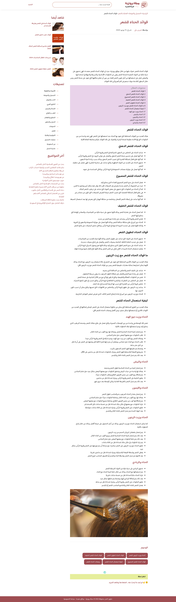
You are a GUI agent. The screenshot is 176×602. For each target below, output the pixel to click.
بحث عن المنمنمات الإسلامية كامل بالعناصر (48, 183)
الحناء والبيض (138, 114)
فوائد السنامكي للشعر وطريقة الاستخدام (41, 24)
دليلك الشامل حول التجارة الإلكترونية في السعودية (47, 203)
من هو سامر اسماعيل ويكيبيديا (53, 174)
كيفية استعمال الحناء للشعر (134, 108)
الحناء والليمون (138, 117)
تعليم (53, 131)
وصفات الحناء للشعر (93, 561)
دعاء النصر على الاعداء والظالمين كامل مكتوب (47, 190)
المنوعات (52, 126)
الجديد (30, 4)
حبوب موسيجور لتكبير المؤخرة (53, 180)
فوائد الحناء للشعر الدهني (135, 94)
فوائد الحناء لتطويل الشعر (135, 103)
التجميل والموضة (49, 95)
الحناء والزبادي (138, 122)
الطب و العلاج (50, 113)
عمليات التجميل (50, 139)
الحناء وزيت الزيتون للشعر (137, 555)
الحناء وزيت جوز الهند (136, 111)
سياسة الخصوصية (69, 599)
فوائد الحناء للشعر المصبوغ (134, 97)
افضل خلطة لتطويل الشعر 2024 (40, 69)
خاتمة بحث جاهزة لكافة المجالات (52, 200)
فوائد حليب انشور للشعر (43, 34)
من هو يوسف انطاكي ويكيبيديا (53, 177)
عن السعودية (51, 144)
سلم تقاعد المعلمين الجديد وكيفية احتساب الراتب (46, 167)
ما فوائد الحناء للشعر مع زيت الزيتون (131, 105)
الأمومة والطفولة (49, 91)
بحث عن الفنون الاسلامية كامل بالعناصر (50, 164)
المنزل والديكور (50, 122)
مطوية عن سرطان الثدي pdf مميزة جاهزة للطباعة (46, 187)
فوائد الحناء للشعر (137, 91)
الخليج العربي (51, 104)
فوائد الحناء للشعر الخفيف (135, 100)
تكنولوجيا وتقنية (50, 135)
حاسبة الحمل (51, 148)
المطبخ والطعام (50, 117)
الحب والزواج (50, 99)
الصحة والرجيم (50, 108)
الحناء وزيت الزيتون (136, 120)
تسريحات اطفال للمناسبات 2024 (40, 57)
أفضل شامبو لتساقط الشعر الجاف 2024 (40, 47)
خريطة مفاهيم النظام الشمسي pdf (51, 170)
